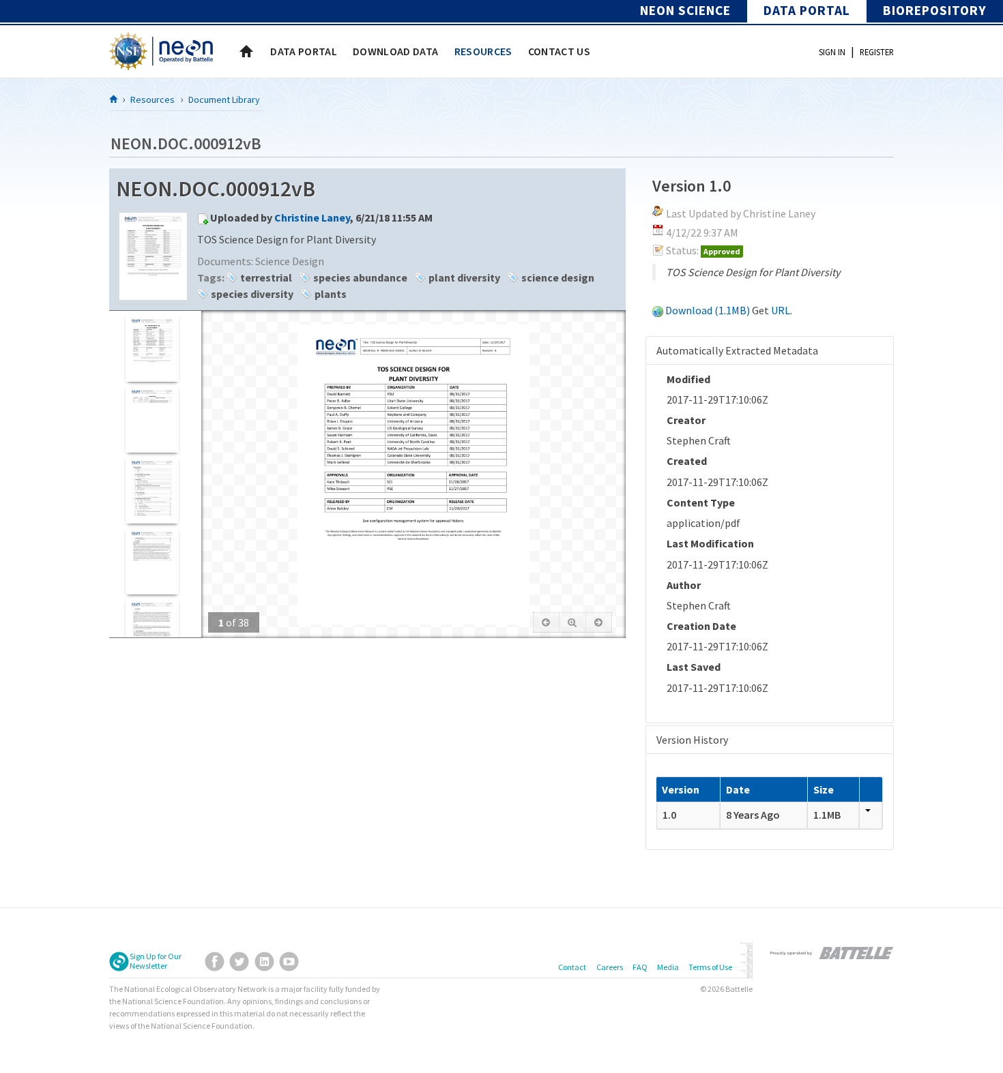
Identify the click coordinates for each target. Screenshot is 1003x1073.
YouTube (289, 961)
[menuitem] (303, 51)
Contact (572, 967)
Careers (609, 967)
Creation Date (701, 626)
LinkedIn (264, 961)
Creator (686, 420)
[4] (152, 560)
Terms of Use (710, 967)
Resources (152, 99)
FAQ (640, 967)
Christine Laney (312, 217)
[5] (152, 631)
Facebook (214, 961)
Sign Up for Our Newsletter (155, 961)
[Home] (114, 99)
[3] (152, 490)
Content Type (701, 502)
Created (687, 461)
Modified (688, 379)
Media (668, 967)
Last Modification (710, 543)
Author (684, 585)
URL (780, 310)
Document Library (224, 99)
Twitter (239, 961)
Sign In (832, 51)
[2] (152, 419)
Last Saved (694, 667)
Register (877, 51)
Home (246, 51)
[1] (152, 348)
